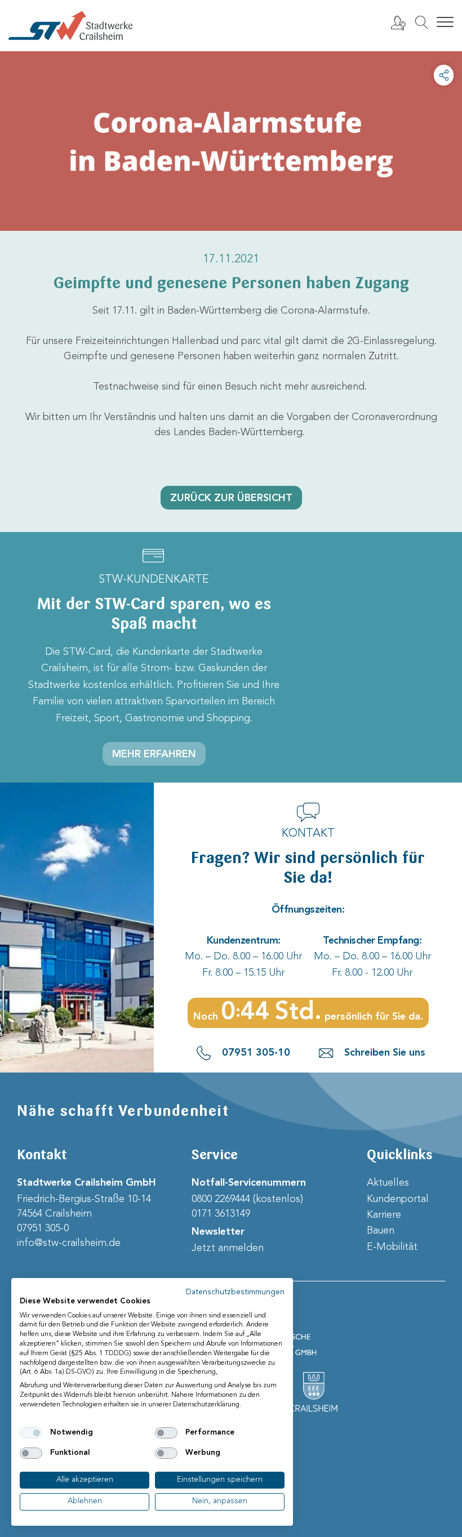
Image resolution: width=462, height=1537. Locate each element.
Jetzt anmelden (228, 1248)
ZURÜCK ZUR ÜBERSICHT (231, 498)
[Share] (443, 75)
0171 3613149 (221, 1214)
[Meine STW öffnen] (398, 22)
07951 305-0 (43, 1228)
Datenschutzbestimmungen (235, 1292)
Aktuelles (388, 1183)
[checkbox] (31, 1432)
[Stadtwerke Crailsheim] (70, 25)
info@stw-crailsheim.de (69, 1243)
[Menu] (445, 22)
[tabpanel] (231, 141)
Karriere (384, 1215)
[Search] (421, 22)
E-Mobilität (392, 1247)
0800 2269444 (221, 1199)
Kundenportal (398, 1199)
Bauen (380, 1231)
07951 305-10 (256, 1053)
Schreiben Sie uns (384, 1053)
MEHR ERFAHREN (154, 754)
